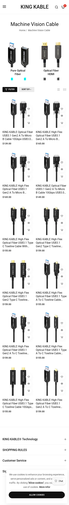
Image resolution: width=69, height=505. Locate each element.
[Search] (56, 7)
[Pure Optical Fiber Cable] (18, 59)
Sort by (26, 89)
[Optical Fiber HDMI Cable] (51, 59)
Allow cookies (36, 495)
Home (22, 30)
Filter (11, 89)
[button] (29, 109)
